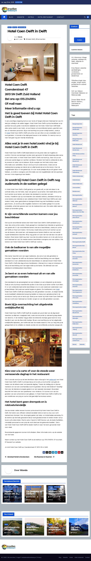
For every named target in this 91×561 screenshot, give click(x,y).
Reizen (74, 344)
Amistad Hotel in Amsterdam (18, 457)
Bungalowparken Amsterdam (77, 128)
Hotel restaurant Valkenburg (77, 171)
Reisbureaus (76, 191)
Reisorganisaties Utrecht (77, 334)
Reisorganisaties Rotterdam (77, 322)
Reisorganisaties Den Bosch (79, 246)
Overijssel (57, 486)
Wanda (20, 37)
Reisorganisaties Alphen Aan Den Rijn (78, 211)
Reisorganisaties (77, 195)
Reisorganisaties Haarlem (77, 285)
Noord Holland (36, 486)
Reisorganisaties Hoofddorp (77, 302)
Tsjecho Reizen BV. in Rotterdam (11, 493)
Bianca (8, 532)
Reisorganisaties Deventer (77, 257)
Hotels (31, 17)
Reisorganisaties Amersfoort (77, 216)
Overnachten (76, 187)
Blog (11, 17)
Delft (9, 27)
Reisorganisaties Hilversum (77, 296)
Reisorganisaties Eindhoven (77, 268)
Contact (60, 17)
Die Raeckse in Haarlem (43, 457)
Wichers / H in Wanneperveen (55, 493)
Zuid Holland (22, 27)
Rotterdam (8, 486)
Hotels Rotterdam (77, 183)
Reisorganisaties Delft (79, 242)
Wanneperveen (52, 489)
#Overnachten (40, 39)
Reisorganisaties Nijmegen (77, 317)
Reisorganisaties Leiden (79, 307)
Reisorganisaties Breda (79, 238)
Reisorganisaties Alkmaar (77, 199)
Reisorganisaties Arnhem (77, 233)
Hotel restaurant (45, 17)
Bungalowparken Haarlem (77, 134)
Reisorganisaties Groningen (77, 280)
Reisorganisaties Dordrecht (77, 263)
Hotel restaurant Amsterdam (77, 149)
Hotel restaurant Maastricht (77, 160)
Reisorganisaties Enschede (77, 274)
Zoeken (79, 40)
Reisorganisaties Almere (77, 205)
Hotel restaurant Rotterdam (77, 165)
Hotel (8, 133)
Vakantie (20, 17)
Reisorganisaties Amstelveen (77, 222)
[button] (84, 17)
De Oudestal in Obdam (34, 492)
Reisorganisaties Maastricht (77, 311)
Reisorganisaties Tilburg (77, 328)
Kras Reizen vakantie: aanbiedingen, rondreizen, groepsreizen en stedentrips (78, 72)
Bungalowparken (77, 123)
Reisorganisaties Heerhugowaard (77, 291)
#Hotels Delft (30, 39)
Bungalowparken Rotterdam (77, 139)
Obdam (28, 489)
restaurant (52, 379)
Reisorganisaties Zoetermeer (77, 339)
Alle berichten (11, 557)
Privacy (39, 557)
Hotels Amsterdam (78, 176)
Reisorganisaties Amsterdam (77, 227)
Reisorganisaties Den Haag (79, 252)
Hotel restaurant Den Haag (78, 154)
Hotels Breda (76, 180)
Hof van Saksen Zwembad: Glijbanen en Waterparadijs (79, 93)
